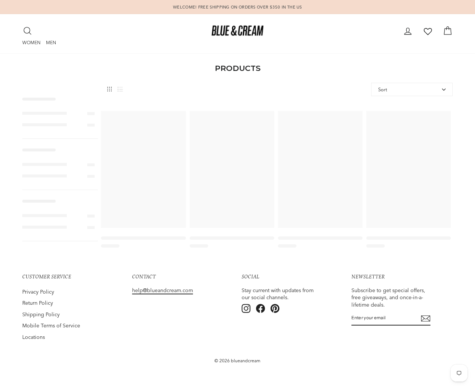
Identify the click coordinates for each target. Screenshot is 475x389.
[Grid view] (109, 89)
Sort (382, 89)
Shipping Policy (41, 314)
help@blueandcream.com (162, 290)
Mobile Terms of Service (51, 325)
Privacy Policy (38, 291)
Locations (33, 337)
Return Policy (37, 303)
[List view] (120, 89)
